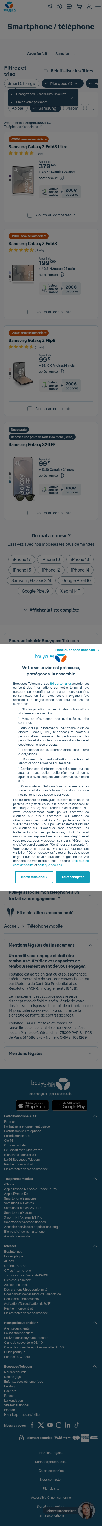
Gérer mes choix (34, 877)
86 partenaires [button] (61, 683)
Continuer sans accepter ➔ (77, 650)
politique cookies (50, 865)
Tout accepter (72, 877)
